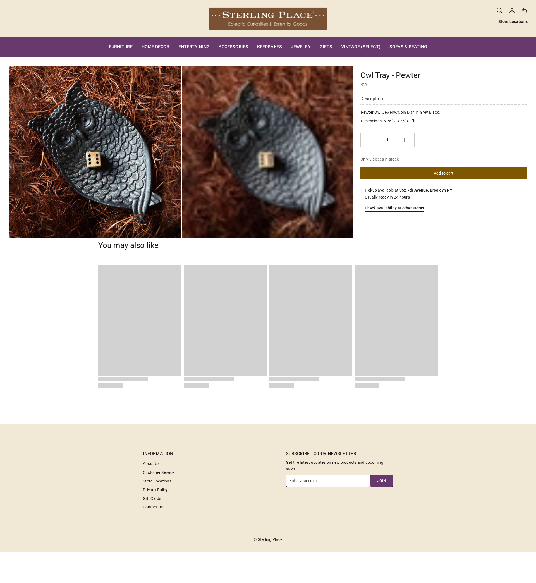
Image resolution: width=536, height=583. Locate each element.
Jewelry (301, 46)
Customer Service (158, 472)
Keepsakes (269, 46)
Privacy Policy (155, 490)
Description (371, 98)
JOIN (381, 481)
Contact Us (153, 507)
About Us (151, 463)
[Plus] (404, 140)
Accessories (233, 46)
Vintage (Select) (361, 46)
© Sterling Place (268, 539)
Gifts (326, 46)
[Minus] (371, 140)
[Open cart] (524, 10)
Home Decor (155, 46)
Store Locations (513, 21)
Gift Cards (152, 498)
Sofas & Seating (408, 46)
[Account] (512, 10)
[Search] (500, 10)
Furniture (121, 46)
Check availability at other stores (394, 208)
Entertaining (194, 46)
